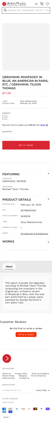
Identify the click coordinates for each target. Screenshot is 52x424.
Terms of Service (38, 376)
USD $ (5, 417)
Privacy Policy (21, 373)
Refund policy (8, 378)
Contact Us (24, 378)
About (9, 266)
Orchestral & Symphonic (34, 233)
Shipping (22, 376)
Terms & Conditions (40, 373)
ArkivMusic (13, 399)
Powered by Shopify (8, 402)
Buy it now (26, 145)
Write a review (26, 334)
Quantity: (7, 132)
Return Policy (8, 376)
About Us (6, 373)
